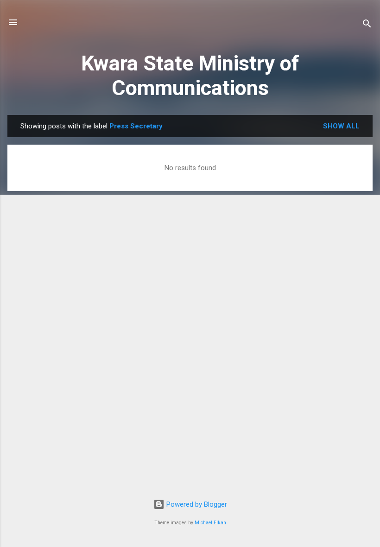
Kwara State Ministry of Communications (190, 75)
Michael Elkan (210, 523)
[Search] (367, 25)
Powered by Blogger (196, 504)
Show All (341, 126)
